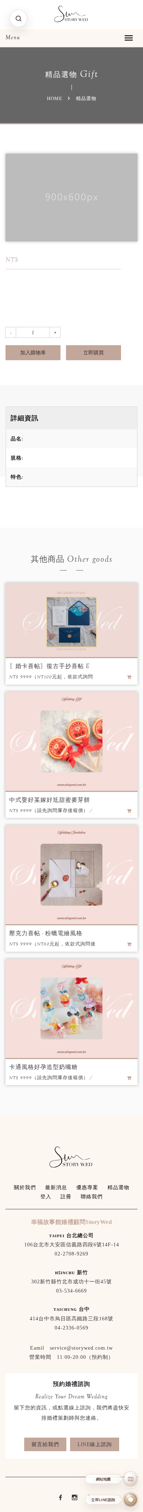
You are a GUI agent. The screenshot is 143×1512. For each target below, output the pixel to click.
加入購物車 (33, 352)
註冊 (66, 1196)
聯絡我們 (92, 1196)
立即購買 (93, 352)
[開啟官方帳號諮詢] (130, 1499)
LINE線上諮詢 (94, 1444)
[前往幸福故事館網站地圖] (130, 1479)
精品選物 (118, 1187)
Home (54, 98)
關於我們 (25, 1187)
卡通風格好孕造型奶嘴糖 (43, 1067)
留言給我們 (45, 1444)
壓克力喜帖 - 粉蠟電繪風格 (45, 933)
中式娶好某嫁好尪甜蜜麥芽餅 (49, 800)
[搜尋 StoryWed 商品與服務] (18, 18)
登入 (45, 1196)
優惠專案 (87, 1187)
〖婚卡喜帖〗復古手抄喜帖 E (49, 666)
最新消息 (56, 1187)
